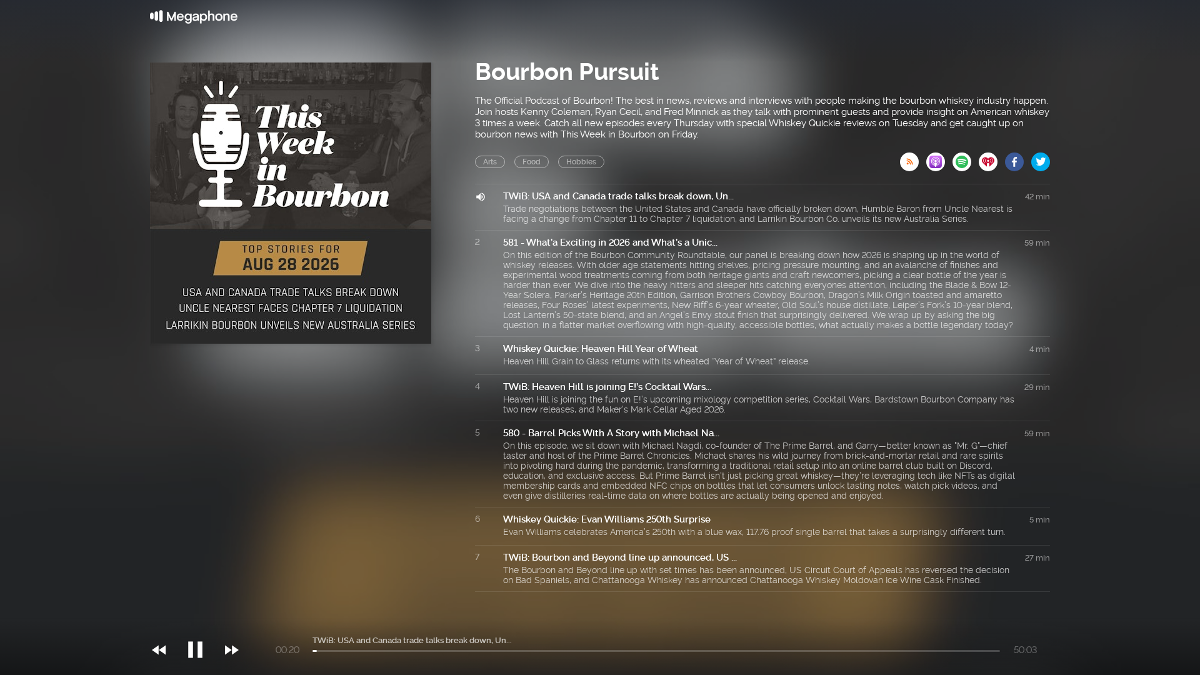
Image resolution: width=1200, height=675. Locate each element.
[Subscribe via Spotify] (965, 158)
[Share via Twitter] (1040, 158)
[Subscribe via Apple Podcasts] (939, 158)
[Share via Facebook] (1018, 158)
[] (201, 624)
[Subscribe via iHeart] (992, 158)
